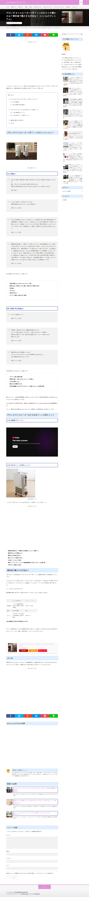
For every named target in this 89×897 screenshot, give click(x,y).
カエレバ (25, 648)
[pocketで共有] (45, 35)
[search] (82, 34)
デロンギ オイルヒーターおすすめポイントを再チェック (24, 109)
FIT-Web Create (25, 893)
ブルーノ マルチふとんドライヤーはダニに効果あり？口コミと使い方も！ (32, 812)
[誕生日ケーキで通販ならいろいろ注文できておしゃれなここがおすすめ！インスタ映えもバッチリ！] (9, 802)
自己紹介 (68, 7)
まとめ (11, 123)
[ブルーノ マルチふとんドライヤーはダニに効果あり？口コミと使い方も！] (9, 814)
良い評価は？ (15, 102)
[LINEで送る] (53, 35)
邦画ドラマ (20, 7)
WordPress (37, 893)
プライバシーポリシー (59, 7)
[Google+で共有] (28, 35)
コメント (8, 835)
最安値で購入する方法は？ (16, 120)
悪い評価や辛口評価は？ (17, 104)
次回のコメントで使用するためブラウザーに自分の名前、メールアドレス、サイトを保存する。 (30, 873)
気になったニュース (48, 7)
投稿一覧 (24, 770)
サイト (8, 865)
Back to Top (44, 887)
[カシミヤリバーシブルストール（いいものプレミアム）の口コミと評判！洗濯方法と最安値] (9, 790)
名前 (8, 851)
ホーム (7, 7)
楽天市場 (23, 650)
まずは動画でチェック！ (17, 112)
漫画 (26, 7)
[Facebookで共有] (10, 35)
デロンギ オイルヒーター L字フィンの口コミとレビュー (23, 99)
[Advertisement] (32, 54)
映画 (30, 7)
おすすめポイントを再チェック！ (20, 115)
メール (8, 858)
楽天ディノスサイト (31, 600)
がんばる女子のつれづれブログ (21, 892)
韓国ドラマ (13, 7)
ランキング (74, 7)
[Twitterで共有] (19, 35)
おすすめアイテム (37, 7)
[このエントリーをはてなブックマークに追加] (36, 35)
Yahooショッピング (42, 650)
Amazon (33, 650)
